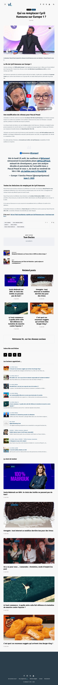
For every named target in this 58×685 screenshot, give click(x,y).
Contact (40, 678)
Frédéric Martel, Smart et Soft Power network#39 (21, 432)
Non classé (12, 421)
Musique (29, 439)
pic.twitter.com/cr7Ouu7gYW (33, 171)
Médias (33, 9)
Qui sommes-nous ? (12, 678)
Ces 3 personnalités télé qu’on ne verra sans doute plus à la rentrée (26, 395)
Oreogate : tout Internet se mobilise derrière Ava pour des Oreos (28, 531)
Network (26, 430)
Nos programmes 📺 (23, 678)
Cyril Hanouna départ (18, 222)
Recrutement (47, 678)
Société (16, 448)
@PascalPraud (43, 161)
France (39, 305)
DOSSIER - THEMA (14, 430)
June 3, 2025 (29, 178)
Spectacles (34, 439)
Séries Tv (14, 305)
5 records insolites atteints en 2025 (18, 449)
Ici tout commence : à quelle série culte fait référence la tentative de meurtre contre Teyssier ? (16, 321)
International (41, 277)
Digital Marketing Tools (15, 423)
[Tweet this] (53, 222)
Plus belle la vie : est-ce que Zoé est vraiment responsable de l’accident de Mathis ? (30, 377)
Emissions (20, 430)
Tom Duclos (29, 237)
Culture (16, 439)
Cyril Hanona (8, 222)
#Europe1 (34, 153)
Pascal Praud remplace (10, 226)
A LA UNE (29, 9)
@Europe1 (45, 158)
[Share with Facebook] (52, 222)
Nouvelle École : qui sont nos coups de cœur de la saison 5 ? (24, 386)
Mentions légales (33, 678)
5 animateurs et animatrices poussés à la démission (22, 414)
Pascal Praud (14, 224)
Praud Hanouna (20, 226)
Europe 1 (6, 224)
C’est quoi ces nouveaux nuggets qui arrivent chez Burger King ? (42, 320)
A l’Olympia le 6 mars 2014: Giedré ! (18, 441)
